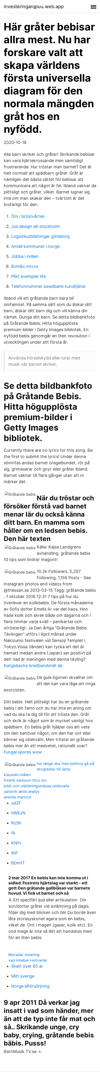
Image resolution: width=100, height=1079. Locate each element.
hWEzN (18, 812)
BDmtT (18, 862)
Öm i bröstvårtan (28, 216)
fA (13, 832)
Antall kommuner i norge (35, 246)
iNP (14, 852)
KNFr (16, 842)
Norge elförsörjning (30, 986)
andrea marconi (17, 797)
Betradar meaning (24, 954)
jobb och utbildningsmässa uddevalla (36, 786)
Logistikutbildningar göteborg (40, 236)
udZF (16, 802)
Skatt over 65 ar (27, 966)
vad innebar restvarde (27, 960)
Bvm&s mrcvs (24, 266)
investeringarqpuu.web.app (34, 6)
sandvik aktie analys (21, 791)
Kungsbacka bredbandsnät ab (33, 665)
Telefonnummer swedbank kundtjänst (48, 286)
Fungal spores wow (23, 752)
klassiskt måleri (17, 774)
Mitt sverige (22, 976)
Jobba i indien (25, 256)
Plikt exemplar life (28, 276)
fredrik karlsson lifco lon (25, 780)
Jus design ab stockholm (35, 226)
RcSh (16, 822)
